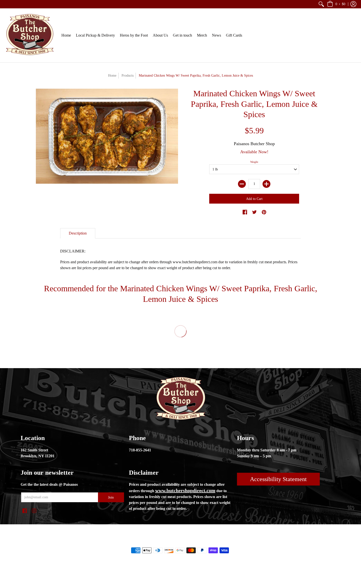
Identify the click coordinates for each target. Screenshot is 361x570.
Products (128, 75)
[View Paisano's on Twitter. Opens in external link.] (254, 212)
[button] (321, 4)
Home (112, 75)
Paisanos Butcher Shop (254, 143)
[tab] (77, 233)
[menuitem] (321, 4)
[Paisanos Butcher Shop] (29, 35)
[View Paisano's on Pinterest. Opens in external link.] (264, 212)
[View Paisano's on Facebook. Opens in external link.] (245, 212)
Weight (254, 161)
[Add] (266, 184)
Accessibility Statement (278, 479)
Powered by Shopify (200, 542)
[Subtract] (242, 184)
